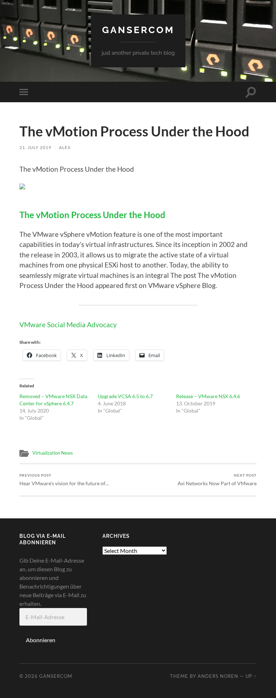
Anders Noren (218, 676)
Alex (65, 147)
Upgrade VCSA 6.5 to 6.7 (125, 396)
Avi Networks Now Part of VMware (217, 479)
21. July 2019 (35, 147)
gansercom (138, 29)
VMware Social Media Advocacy (68, 324)
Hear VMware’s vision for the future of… (64, 479)
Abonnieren (40, 639)
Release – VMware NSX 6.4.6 (208, 396)
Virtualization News (52, 453)
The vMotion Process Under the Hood (92, 215)
